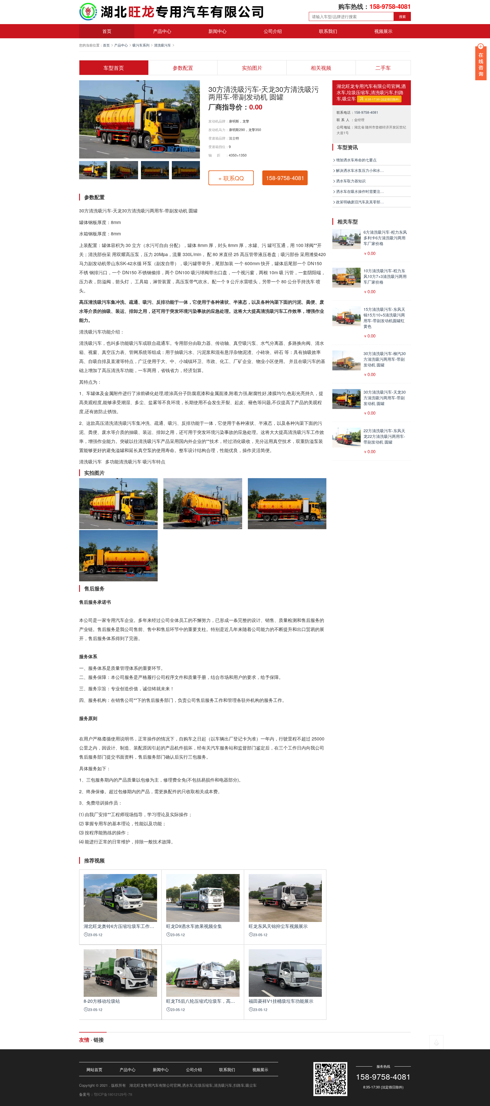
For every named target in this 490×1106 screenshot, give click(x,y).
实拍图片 (252, 67)
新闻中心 (217, 31)
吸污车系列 (140, 45)
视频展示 (383, 31)
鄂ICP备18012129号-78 (113, 1094)
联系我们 (328, 31)
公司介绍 (273, 31)
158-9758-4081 (366, 112)
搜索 (402, 16)
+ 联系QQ (231, 178)
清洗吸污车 (162, 45)
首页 (106, 31)
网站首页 (94, 1069)
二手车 (383, 67)
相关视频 (321, 67)
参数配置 (183, 67)
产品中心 (162, 31)
